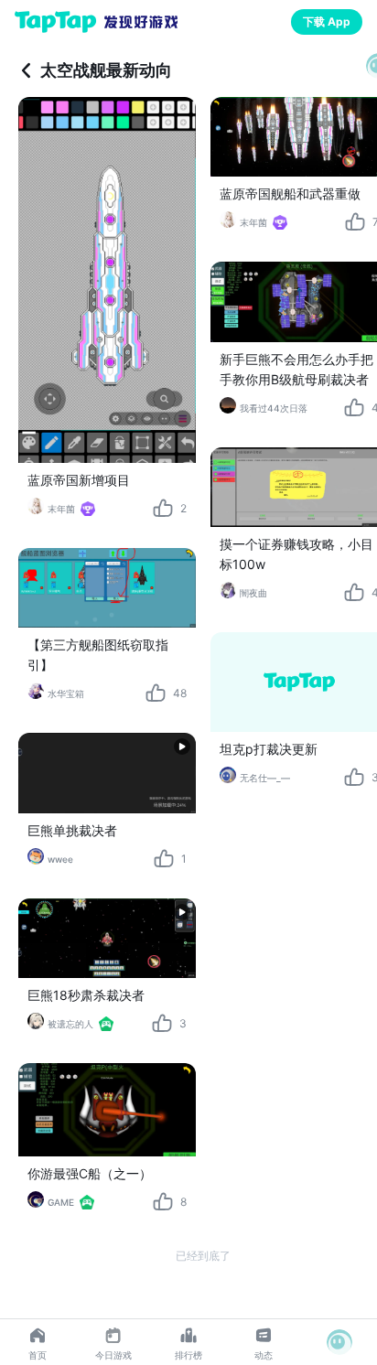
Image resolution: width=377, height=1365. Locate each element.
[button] (339, 1342)
